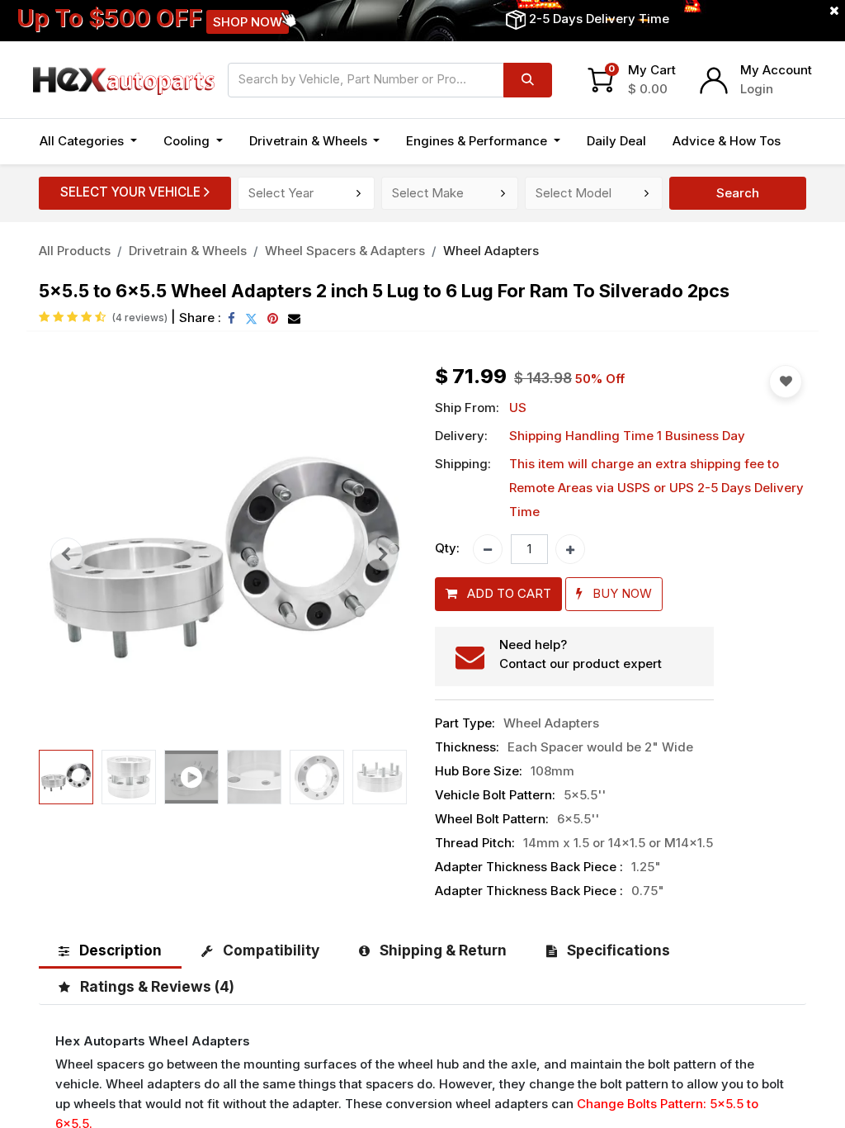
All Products (75, 250)
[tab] (110, 950)
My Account (776, 70)
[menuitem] (616, 141)
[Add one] (570, 549)
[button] (67, 554)
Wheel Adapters (491, 250)
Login (756, 89)
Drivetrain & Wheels (188, 250)
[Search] (527, 80)
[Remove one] (488, 549)
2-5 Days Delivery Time (599, 18)
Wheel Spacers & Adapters (345, 250)
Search (737, 193)
